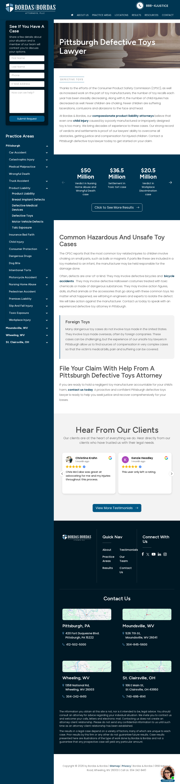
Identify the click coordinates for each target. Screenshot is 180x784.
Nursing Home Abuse (22, 284)
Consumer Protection (23, 249)
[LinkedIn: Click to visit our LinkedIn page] (159, 554)
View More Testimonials (115, 508)
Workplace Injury (20, 320)
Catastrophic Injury (21, 159)
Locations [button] (121, 15)
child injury (81, 121)
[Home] (72, 15)
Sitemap (115, 766)
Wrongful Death (19, 173)
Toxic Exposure (19, 313)
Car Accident (17, 152)
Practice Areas (108, 559)
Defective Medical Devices (24, 207)
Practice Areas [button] (101, 15)
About (106, 550)
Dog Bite (14, 263)
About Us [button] (83, 15)
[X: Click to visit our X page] (147, 554)
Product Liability (19, 188)
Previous (63, 182)
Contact (167, 15)
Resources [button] (151, 15)
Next (170, 182)
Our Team (124, 559)
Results (136, 15)
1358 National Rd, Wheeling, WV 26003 (79, 687)
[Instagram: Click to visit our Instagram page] (165, 554)
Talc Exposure (22, 228)
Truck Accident (19, 180)
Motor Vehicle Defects (27, 222)
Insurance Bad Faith (21, 234)
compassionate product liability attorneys (123, 116)
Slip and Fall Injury (21, 305)
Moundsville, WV (17, 328)
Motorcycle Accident (23, 277)
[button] (171, 473)
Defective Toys (22, 216)
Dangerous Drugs (20, 256)
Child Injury (16, 241)
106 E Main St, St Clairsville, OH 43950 (142, 687)
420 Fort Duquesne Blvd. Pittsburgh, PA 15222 (82, 635)
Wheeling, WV (15, 335)
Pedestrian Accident (22, 291)
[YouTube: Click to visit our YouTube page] (153, 554)
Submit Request (27, 118)
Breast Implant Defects (28, 200)
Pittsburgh (13, 145)
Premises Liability (20, 298)
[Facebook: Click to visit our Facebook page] (143, 554)
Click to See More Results (115, 207)
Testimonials (129, 550)
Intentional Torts (20, 270)
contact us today (80, 390)
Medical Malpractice (22, 166)
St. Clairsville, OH (17, 342)
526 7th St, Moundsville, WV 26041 (141, 635)
